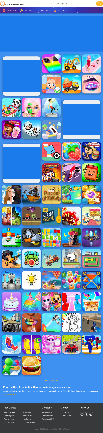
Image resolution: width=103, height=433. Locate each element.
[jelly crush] (71, 280)
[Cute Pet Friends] (51, 301)
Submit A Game (66, 416)
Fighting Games (9, 412)
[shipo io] (31, 194)
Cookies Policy (47, 416)
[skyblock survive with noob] (71, 194)
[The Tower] (71, 258)
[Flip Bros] (31, 129)
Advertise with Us (48, 419)
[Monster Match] (91, 258)
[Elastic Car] (11, 322)
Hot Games (28, 10)
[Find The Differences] (31, 344)
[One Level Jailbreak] (31, 237)
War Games (27, 412)
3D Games (62, 10)
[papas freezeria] (11, 129)
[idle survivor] (71, 237)
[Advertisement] (51, 34)
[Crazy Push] (11, 365)
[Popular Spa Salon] (31, 107)
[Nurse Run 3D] (51, 322)
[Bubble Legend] (51, 280)
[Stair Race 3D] (71, 301)
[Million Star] (91, 237)
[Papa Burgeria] (91, 151)
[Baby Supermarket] (11, 107)
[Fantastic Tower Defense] (11, 280)
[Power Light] (31, 280)
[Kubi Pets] (91, 172)
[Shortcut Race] (91, 344)
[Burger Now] (31, 365)
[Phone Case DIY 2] (51, 63)
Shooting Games (10, 416)
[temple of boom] (31, 216)
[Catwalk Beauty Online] (91, 63)
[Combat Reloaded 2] (91, 322)
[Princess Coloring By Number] (71, 322)
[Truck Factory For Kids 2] (71, 84)
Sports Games (9, 422)
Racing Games (9, 419)
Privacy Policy (47, 412)
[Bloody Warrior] (11, 258)
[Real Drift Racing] (71, 344)
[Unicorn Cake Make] (11, 301)
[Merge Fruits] (31, 258)
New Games (11, 10)
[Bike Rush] (71, 172)
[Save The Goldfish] (91, 280)
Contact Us (65, 412)
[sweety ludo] (91, 216)
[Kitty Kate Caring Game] (51, 344)
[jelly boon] (91, 194)
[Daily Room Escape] (51, 216)
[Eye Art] (91, 84)
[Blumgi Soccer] (51, 151)
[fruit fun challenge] (71, 151)
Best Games (45, 10)
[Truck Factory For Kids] (71, 63)
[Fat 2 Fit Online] (51, 107)
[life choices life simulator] (11, 194)
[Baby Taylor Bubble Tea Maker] (91, 301)
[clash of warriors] (11, 216)
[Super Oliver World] (11, 237)
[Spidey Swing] (11, 344)
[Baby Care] (51, 84)
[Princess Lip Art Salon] (31, 322)
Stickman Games (29, 422)
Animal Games (28, 416)
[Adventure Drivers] (51, 258)
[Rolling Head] (51, 129)
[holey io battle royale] (71, 216)
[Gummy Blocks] (51, 237)
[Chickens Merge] (51, 172)
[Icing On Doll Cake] (31, 301)
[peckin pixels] (51, 194)
